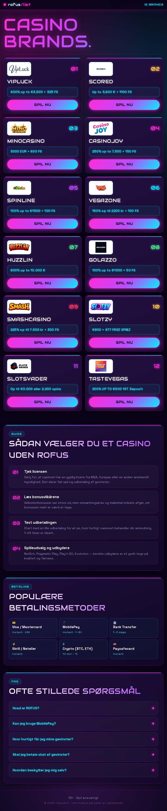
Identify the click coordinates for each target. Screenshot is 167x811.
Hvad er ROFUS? (26, 708)
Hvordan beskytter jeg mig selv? (40, 770)
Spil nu (42, 105)
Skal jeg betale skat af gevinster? (41, 754)
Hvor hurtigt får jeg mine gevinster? (43, 739)
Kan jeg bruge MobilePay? (34, 723)
